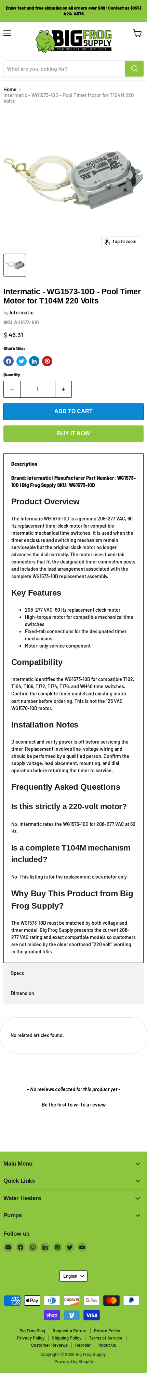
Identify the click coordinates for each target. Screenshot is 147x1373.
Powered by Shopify (73, 1361)
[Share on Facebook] (8, 361)
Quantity (11, 374)
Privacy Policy (30, 1338)
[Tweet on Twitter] (21, 361)
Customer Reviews (49, 1345)
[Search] (134, 69)
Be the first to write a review (74, 1104)
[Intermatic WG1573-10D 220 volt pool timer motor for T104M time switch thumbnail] (15, 265)
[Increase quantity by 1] (63, 389)
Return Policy (107, 1330)
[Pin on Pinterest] (47, 361)
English (70, 1276)
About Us (107, 1345)
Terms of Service (105, 1338)
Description (24, 464)
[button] (73, 1103)
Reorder (83, 1345)
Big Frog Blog (32, 1330)
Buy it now (73, 433)
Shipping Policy (66, 1338)
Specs (17, 973)
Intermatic (22, 312)
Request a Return (69, 1330)
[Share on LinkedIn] (34, 361)
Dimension (22, 993)
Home (9, 89)
